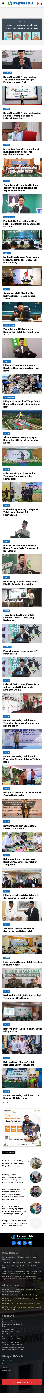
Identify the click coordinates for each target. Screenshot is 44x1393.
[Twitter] (25, 1243)
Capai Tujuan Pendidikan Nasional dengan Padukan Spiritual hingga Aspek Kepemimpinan (20, 188)
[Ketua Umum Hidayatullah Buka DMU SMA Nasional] (22, 808)
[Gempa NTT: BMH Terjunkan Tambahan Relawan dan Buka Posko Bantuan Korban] (36, 1223)
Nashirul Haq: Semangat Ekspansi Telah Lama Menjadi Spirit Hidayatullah (20, 512)
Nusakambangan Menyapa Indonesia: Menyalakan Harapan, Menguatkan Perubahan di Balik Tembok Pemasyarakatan (13, 1194)
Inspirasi (7, 647)
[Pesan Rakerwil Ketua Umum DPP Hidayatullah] (22, 633)
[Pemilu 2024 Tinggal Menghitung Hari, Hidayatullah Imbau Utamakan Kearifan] (22, 203)
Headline (8, 73)
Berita (7, 109)
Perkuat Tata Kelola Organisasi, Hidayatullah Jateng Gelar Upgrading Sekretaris (15, 1163)
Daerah (7, 253)
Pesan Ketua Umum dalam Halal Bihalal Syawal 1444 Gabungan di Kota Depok (20, 548)
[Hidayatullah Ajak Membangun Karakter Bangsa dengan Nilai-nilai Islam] (22, 348)
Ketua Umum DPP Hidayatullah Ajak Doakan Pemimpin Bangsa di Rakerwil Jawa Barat (22, 116)
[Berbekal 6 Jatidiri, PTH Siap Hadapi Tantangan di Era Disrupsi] (22, 978)
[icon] (38, 4)
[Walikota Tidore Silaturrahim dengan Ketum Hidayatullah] (22, 911)
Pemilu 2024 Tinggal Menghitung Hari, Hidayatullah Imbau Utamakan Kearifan (21, 224)
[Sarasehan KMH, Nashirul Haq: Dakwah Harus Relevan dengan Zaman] (22, 276)
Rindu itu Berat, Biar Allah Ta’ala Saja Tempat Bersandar (12, 1343)
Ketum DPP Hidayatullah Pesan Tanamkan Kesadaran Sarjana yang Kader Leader (21, 723)
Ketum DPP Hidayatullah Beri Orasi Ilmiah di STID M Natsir (21, 1096)
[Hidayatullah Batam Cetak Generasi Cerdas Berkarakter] (22, 775)
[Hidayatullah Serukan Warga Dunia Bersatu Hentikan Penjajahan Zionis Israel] (22, 384)
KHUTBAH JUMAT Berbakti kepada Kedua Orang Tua (21, 1295)
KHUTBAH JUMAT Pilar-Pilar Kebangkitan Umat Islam (21, 1304)
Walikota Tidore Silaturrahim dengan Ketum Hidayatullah (18, 930)
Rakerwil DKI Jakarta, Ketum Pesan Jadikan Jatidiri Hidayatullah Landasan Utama (21, 687)
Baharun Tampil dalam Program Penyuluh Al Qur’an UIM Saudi (13, 1348)
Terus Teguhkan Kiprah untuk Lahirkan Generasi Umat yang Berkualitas (18, 618)
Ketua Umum (9, 217)
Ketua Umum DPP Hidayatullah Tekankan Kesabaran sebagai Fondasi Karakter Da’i (19, 80)
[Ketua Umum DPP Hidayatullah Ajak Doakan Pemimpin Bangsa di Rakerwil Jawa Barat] (22, 95)
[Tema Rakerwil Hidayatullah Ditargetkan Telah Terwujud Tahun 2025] (22, 312)
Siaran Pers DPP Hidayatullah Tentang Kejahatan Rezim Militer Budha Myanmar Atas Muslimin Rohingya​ (21, 1272)
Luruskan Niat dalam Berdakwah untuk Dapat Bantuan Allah (10, 1331)
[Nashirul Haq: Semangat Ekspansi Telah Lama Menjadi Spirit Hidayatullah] (22, 492)
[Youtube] (30, 1243)
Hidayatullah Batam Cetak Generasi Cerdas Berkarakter (22, 793)
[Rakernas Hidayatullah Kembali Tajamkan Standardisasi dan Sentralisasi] (22, 456)
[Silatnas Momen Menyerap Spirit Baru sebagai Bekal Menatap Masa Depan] (22, 420)
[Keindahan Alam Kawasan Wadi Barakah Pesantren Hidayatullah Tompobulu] (22, 842)
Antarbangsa (9, 397)
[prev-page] (3, 1103)
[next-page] (7, 1103)
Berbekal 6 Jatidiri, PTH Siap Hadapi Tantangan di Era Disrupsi (22, 996)
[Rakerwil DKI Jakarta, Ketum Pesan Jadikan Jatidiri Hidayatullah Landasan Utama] (22, 667)
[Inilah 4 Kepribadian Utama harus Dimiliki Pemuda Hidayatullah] (22, 564)
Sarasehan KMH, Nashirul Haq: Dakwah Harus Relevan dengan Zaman (19, 296)
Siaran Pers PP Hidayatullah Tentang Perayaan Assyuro (21, 1262)
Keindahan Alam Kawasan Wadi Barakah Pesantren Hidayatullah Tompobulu (20, 862)
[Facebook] (14, 1243)
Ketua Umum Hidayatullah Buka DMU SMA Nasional (19, 827)
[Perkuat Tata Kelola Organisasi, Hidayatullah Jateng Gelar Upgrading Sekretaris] (36, 1163)
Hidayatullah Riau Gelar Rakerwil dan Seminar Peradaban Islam (20, 896)
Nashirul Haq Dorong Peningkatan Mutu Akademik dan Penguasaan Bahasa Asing (21, 260)
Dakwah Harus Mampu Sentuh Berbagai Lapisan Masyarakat (19, 1063)
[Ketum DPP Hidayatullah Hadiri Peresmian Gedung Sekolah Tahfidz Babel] (22, 739)
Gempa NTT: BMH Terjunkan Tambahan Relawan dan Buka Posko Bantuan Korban (14, 1223)
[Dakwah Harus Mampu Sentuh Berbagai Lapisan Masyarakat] (22, 1044)
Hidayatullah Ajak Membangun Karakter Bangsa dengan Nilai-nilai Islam (21, 368)
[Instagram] (19, 1243)
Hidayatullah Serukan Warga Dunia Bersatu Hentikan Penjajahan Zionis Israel (21, 404)
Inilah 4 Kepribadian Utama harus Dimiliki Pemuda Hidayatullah (20, 583)
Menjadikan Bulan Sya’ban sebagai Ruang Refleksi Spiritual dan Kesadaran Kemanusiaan (21, 152)
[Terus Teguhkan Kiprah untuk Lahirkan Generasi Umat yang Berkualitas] (22, 597)
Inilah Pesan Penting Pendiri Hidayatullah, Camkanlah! (12, 1338)
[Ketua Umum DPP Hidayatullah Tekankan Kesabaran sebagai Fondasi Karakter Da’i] (22, 59)
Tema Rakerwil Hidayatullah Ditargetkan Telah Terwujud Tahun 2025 (21, 332)
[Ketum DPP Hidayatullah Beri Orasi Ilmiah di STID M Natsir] (22, 1078)
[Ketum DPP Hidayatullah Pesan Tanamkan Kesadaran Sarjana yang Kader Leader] (22, 703)
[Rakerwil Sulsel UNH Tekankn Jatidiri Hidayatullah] (22, 1011)
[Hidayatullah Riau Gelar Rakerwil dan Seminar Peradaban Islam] (22, 878)
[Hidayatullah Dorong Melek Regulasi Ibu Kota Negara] (22, 944)
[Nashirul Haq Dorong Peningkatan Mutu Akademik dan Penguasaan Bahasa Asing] (22, 240)
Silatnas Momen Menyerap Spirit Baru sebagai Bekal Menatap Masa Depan (21, 440)
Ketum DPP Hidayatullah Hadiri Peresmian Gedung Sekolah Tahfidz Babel (21, 759)
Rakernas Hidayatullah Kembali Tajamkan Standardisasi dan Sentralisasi (19, 476)
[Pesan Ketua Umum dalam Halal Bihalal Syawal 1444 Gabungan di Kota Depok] (22, 528)
